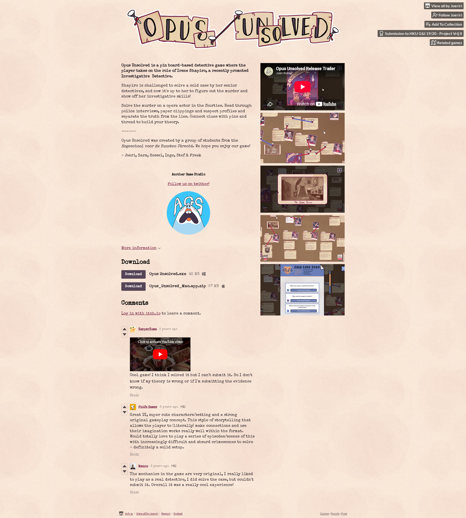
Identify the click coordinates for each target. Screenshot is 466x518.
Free (344, 513)
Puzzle (335, 513)
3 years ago (168, 329)
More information (139, 248)
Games (324, 513)
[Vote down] (124, 334)
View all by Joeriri (147, 513)
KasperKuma (147, 329)
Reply (134, 395)
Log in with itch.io (140, 314)
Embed (178, 513)
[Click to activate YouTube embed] (160, 354)
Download (133, 274)
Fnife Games (147, 407)
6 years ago (169, 407)
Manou (143, 466)
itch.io (129, 513)
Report (165, 513)
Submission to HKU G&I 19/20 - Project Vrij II (423, 33)
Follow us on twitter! (188, 184)
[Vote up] (124, 329)
